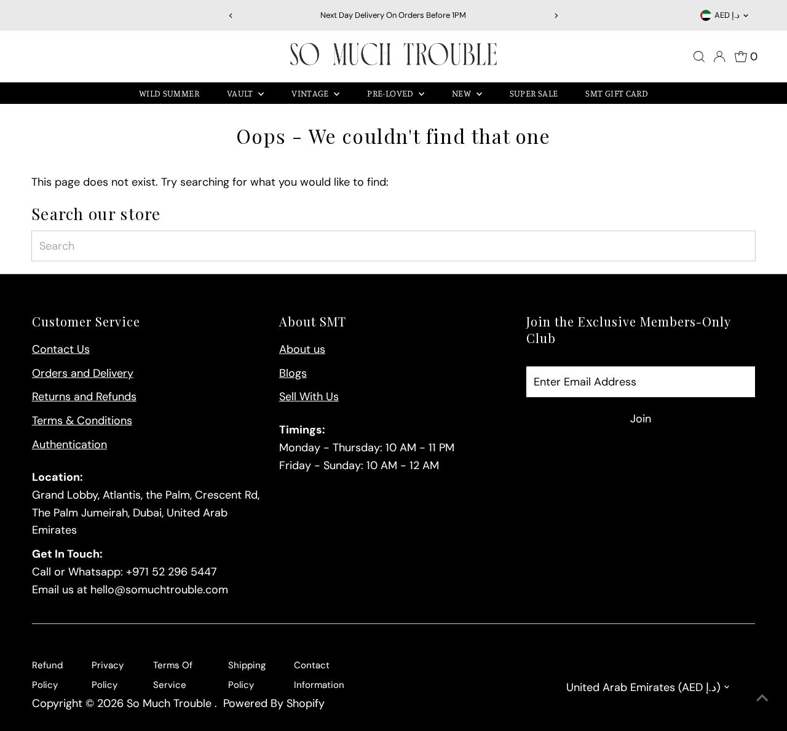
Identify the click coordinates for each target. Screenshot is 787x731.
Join (640, 418)
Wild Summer (169, 93)
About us (302, 349)
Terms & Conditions (82, 420)
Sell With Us (309, 396)
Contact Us (61, 349)
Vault (241, 93)
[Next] (556, 16)
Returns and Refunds (84, 396)
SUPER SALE (534, 93)
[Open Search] (699, 56)
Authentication (69, 444)
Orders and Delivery (82, 373)
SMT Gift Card (616, 93)
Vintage (311, 93)
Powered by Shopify (274, 703)
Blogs (293, 373)
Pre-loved (391, 93)
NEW (462, 93)
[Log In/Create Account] (719, 56)
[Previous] (231, 16)
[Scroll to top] (762, 697)
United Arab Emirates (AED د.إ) (643, 687)
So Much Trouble (171, 703)
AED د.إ (727, 15)
